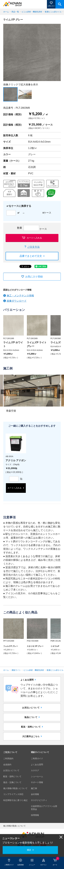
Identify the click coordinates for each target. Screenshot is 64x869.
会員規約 (7, 764)
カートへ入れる (34, 238)
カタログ (35, 770)
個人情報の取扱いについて (15, 788)
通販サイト (16, 670)
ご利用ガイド (37, 758)
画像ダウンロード (17, 301)
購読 (29, 850)
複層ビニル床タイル (53, 12)
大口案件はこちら (31, 736)
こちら (51, 593)
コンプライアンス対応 (13, 794)
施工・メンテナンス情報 (20, 295)
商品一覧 (15, 12)
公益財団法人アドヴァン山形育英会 (44, 807)
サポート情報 (37, 782)
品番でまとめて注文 (31, 256)
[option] (32, 52)
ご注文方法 (33, 247)
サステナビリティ (39, 800)
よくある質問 (37, 764)
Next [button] (61, 392)
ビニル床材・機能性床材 (32, 12)
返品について (30, 717)
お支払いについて (31, 707)
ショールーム (37, 776)
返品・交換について (12, 782)
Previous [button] (3, 392)
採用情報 (35, 815)
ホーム (6, 12)
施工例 (34, 788)
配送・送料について (31, 727)
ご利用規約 (8, 758)
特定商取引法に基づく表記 (15, 800)
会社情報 (35, 794)
